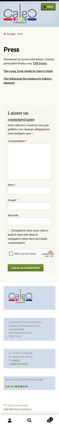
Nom (12, 184)
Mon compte (10, 420)
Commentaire (17, 141)
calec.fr (16, 360)
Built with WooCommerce (17, 409)
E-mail (13, 200)
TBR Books (40, 63)
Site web (13, 215)
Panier (45, 418)
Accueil (11, 34)
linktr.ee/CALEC (19, 363)
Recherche (29, 420)
